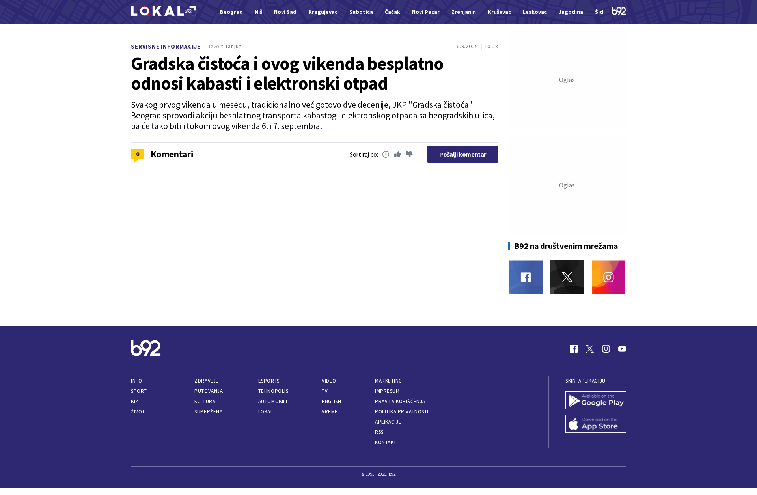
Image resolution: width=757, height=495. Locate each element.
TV (325, 391)
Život (138, 411)
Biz (135, 401)
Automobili (272, 401)
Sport (139, 391)
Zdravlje (206, 380)
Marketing (388, 380)
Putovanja (208, 391)
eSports (269, 380)
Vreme (330, 411)
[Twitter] (567, 277)
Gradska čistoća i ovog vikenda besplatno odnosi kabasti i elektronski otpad (287, 73)
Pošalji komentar (462, 154)
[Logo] (163, 12)
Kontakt (386, 442)
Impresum (387, 391)
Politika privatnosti (402, 411)
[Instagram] (608, 277)
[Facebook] (526, 277)
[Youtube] (622, 349)
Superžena (208, 411)
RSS (379, 432)
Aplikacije (388, 421)
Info (136, 380)
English (331, 401)
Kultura (204, 401)
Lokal (265, 411)
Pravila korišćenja (400, 401)
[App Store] (595, 425)
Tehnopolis (273, 391)
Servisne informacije (166, 46)
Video (329, 380)
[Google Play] (595, 401)
